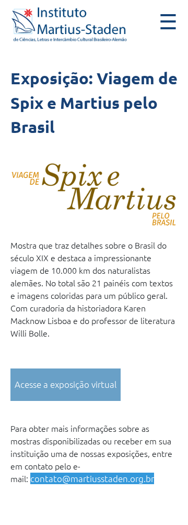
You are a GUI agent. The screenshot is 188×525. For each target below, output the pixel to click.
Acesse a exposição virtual (65, 384)
